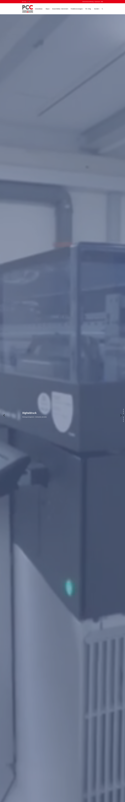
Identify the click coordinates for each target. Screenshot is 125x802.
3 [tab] (123, 413)
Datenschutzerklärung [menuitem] (88, 1)
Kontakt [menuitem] (96, 9)
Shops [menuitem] (47, 9)
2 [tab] (123, 411)
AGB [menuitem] (102, 1)
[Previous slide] (4, 415)
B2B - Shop (24, 1)
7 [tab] (123, 421)
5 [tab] (123, 417)
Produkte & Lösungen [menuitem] (76, 9)
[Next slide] (121, 415)
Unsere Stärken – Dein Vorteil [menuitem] (59, 9)
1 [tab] (123, 409)
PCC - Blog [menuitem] (88, 9)
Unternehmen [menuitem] (38, 9)
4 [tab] (123, 415)
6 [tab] (123, 419)
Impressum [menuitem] (97, 1)
